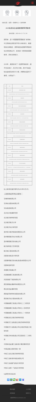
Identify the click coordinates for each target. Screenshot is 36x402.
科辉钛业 (24, 72)
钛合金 (11, 374)
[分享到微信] (14, 380)
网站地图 (12, 389)
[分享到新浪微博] (17, 380)
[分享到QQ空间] (11, 380)
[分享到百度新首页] (23, 380)
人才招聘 (28, 389)
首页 (10, 22)
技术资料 (23, 22)
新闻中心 (16, 22)
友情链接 (12, 393)
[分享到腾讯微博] (20, 380)
